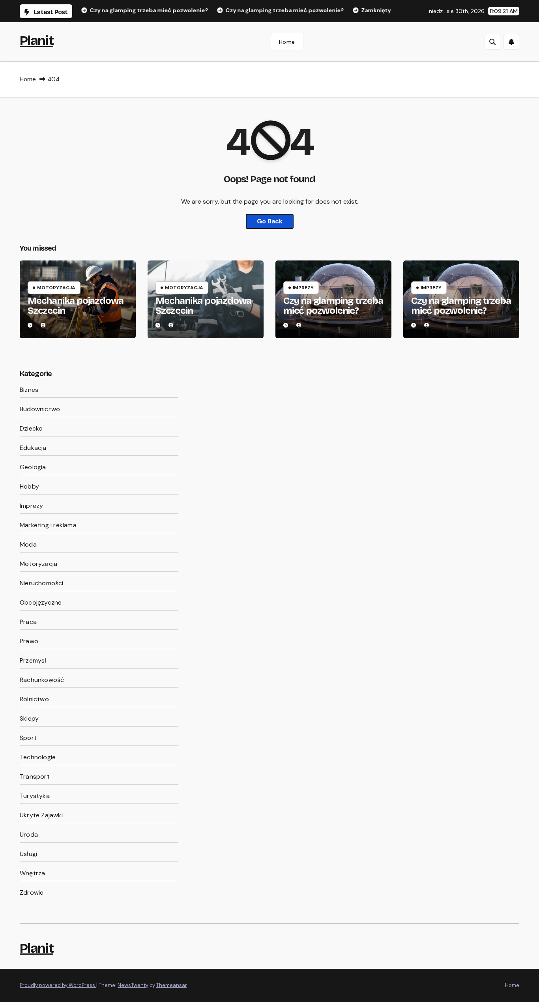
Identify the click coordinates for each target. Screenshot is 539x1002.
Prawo (29, 641)
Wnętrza (32, 873)
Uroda (29, 834)
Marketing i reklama (48, 525)
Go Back (270, 221)
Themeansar (171, 985)
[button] (492, 42)
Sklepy (29, 718)
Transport (35, 776)
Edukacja (33, 448)
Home (287, 41)
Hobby (29, 486)
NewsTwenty (133, 985)
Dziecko (31, 428)
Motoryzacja (56, 288)
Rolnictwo (34, 699)
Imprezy (303, 288)
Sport (28, 738)
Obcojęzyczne (41, 602)
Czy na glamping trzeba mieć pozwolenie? (333, 305)
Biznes (29, 390)
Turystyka (35, 796)
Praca (28, 622)
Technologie (38, 757)
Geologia (33, 467)
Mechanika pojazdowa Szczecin (76, 305)
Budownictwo (40, 409)
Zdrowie (31, 892)
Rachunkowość (42, 680)
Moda (28, 544)
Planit (36, 40)
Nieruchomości (42, 583)
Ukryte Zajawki (41, 815)
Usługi (28, 854)
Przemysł (33, 660)
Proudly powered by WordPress (58, 985)
